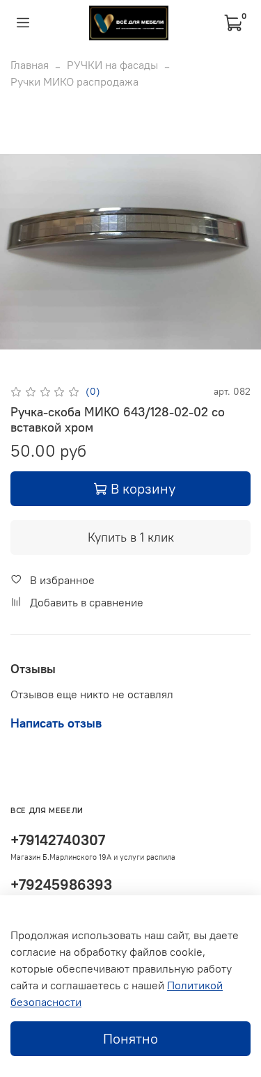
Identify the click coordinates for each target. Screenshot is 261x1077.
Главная (29, 65)
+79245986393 (61, 884)
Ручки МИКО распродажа (74, 81)
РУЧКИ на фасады (112, 65)
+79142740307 (57, 840)
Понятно (130, 1038)
